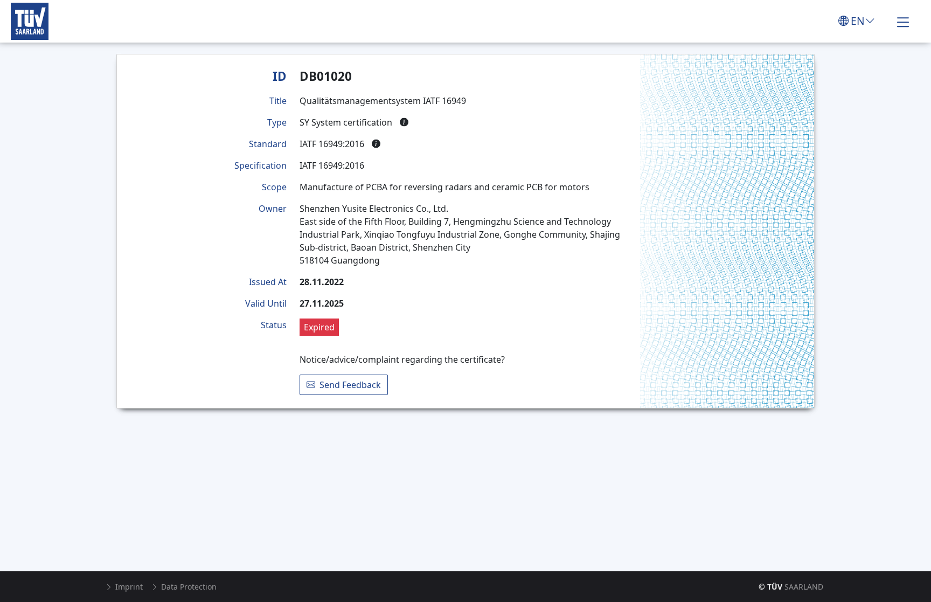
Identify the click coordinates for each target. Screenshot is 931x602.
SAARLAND (791, 587)
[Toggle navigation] (903, 21)
